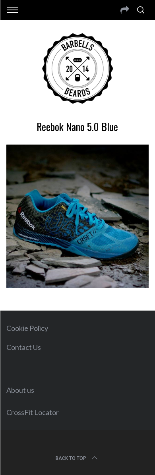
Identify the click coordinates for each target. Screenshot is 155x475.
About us (20, 390)
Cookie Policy (27, 328)
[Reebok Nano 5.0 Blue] (77, 285)
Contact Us (23, 347)
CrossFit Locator (32, 412)
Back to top (71, 458)
